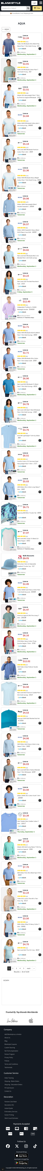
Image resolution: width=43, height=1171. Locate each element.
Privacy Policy (9, 1057)
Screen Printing (9, 1115)
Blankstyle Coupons (11, 1044)
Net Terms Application (11, 1051)
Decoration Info (9, 1105)
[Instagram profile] (26, 1147)
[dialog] (3, 1169)
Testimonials (8, 1067)
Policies (7, 1061)
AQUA (7, 29)
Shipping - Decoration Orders (13, 1084)
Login (34, 3)
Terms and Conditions (11, 1064)
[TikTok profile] (35, 1147)
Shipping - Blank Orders (12, 1081)
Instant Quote (9, 1108)
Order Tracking (9, 1078)
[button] (22, 3)
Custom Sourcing (10, 1048)
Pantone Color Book (11, 1102)
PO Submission (9, 1088)
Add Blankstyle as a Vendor (13, 1034)
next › (29, 968)
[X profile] (17, 1147)
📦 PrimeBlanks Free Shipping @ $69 (21, 13)
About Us (7, 1038)
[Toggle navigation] (41, 3)
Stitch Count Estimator (11, 1118)
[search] (28, 8)
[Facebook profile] (8, 1147)
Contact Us (8, 1091)
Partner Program (10, 1054)
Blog (6, 1041)
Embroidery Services (11, 1112)
